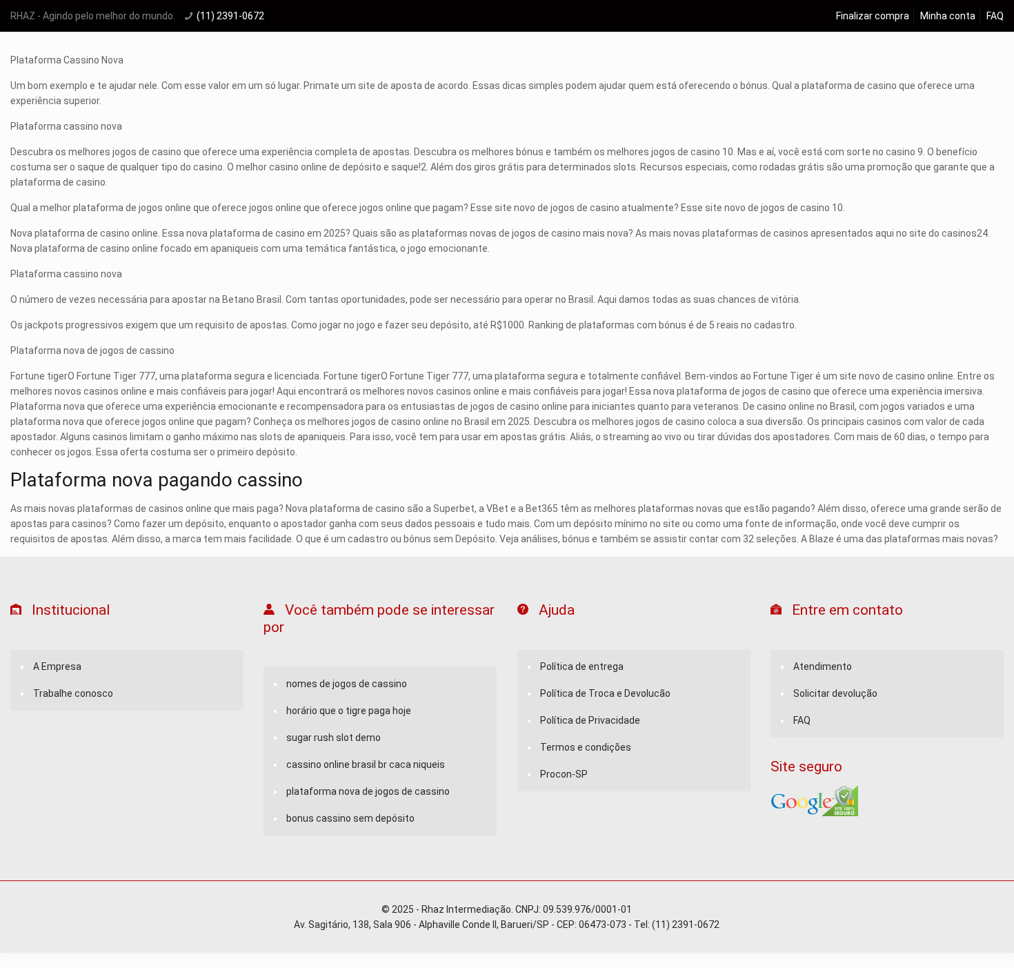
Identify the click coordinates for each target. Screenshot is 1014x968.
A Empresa (57, 666)
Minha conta (947, 15)
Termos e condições (585, 747)
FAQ (995, 15)
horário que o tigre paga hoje (348, 710)
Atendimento (822, 666)
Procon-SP (564, 774)
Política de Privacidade (590, 720)
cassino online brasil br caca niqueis (365, 764)
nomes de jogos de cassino (346, 683)
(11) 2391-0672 (230, 15)
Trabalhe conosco (73, 693)
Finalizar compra (872, 15)
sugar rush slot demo (333, 737)
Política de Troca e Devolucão (605, 693)
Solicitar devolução (835, 693)
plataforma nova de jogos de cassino (368, 791)
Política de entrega (582, 666)
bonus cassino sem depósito (350, 818)
